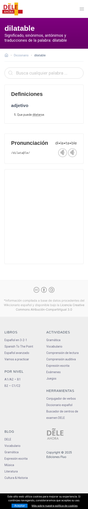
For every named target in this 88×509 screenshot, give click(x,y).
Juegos (51, 378)
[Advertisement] (44, 217)
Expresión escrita (57, 365)
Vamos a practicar (16, 359)
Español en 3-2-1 (15, 340)
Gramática (53, 340)
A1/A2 (8, 379)
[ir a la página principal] (12, 9)
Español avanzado (16, 353)
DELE (7, 439)
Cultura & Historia (16, 478)
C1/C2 (16, 385)
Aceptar (19, 505)
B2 (6, 385)
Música (9, 465)
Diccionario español (59, 405)
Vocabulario (54, 346)
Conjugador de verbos (61, 398)
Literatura (11, 471)
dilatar (36, 114)
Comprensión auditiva (61, 359)
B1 (19, 379)
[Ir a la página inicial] (7, 55)
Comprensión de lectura (62, 353)
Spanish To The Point (18, 346)
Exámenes (53, 372)
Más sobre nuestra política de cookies (55, 505)
